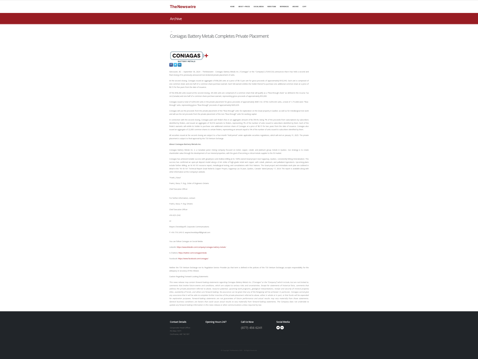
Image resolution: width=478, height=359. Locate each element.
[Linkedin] (282, 327)
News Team (271, 6)
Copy (304, 6)
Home (232, 6)
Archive (295, 6)
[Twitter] (278, 327)
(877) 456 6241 (251, 327)
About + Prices (244, 6)
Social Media (259, 6)
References (284, 6)
